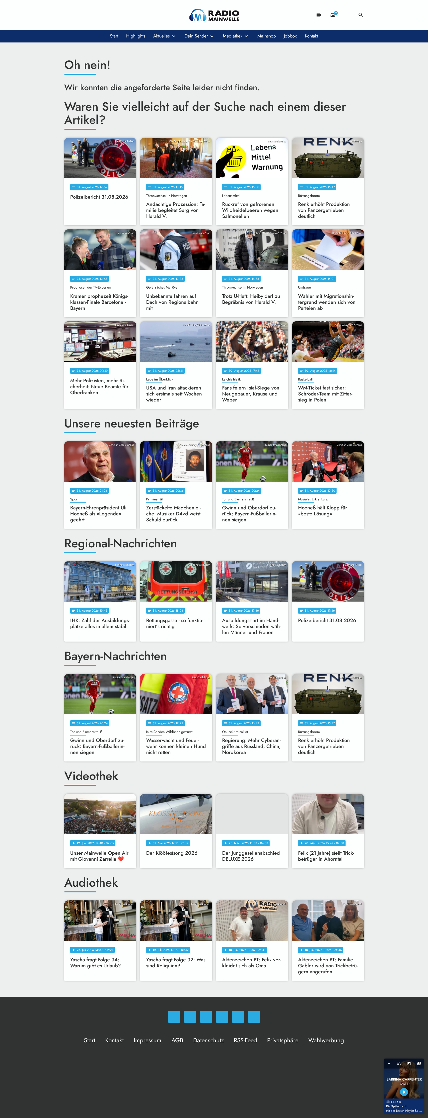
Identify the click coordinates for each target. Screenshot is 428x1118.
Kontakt (311, 36)
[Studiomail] (109, 15)
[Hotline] (119, 15)
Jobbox (290, 36)
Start (114, 36)
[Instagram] (89, 15)
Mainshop (266, 36)
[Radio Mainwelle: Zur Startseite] (214, 15)
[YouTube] (99, 15)
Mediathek (232, 36)
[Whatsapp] (69, 15)
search (361, 15)
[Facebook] (79, 15)
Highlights (135, 36)
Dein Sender (196, 36)
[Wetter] (347, 15)
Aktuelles (161, 36)
